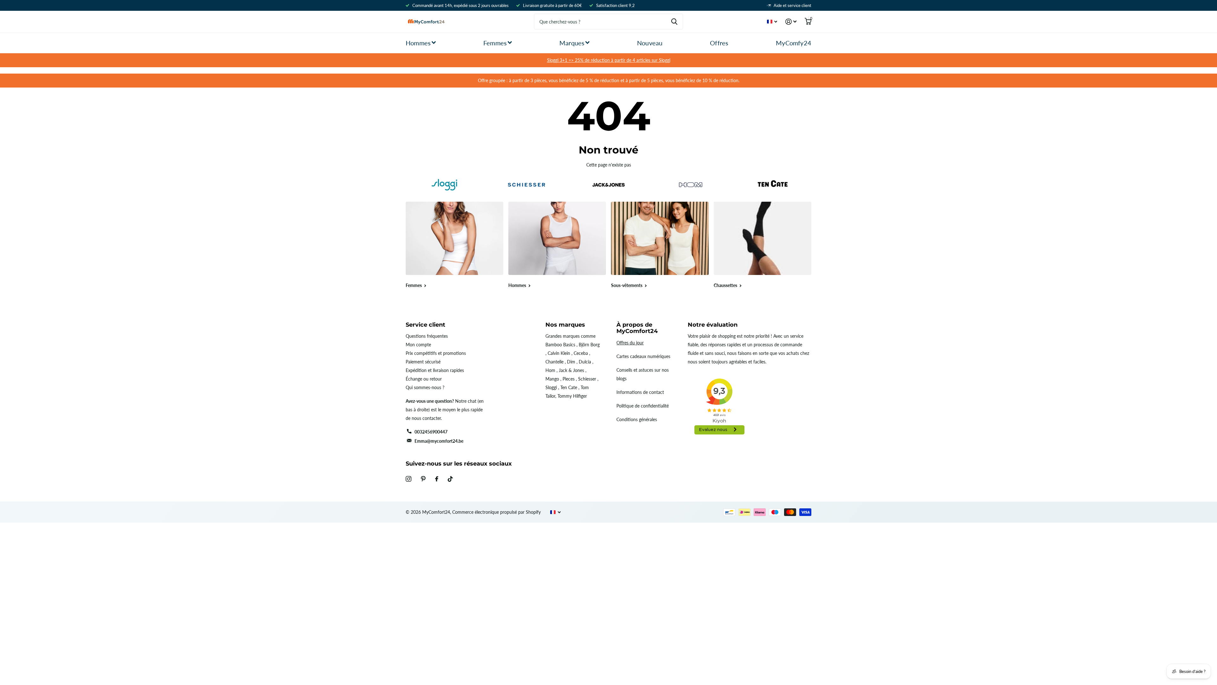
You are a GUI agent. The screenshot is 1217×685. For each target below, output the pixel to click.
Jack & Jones (571, 370)
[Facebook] (436, 478)
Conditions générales (636, 419)
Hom (550, 370)
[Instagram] (408, 479)
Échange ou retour (424, 379)
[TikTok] (450, 479)
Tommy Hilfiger (572, 396)
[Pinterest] (423, 479)
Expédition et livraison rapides (435, 370)
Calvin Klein (559, 353)
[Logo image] (444, 184)
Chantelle (554, 361)
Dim (571, 361)
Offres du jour (630, 342)
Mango (552, 379)
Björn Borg (589, 344)
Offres (719, 43)
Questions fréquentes (427, 336)
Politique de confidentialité (642, 405)
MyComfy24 (793, 43)
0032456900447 (431, 431)
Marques (571, 43)
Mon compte (418, 344)
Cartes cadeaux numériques (643, 356)
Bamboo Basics (560, 344)
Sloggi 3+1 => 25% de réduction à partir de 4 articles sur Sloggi (608, 60)
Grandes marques (562, 336)
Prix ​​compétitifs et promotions (436, 353)
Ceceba (581, 353)
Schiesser (587, 379)
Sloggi (551, 387)
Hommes (418, 43)
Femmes (495, 43)
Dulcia (585, 361)
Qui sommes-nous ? (425, 387)
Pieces (569, 379)
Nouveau (649, 43)
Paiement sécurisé (423, 361)
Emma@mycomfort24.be (439, 441)
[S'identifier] (791, 22)
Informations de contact (640, 392)
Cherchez (674, 21)
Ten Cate (568, 387)
